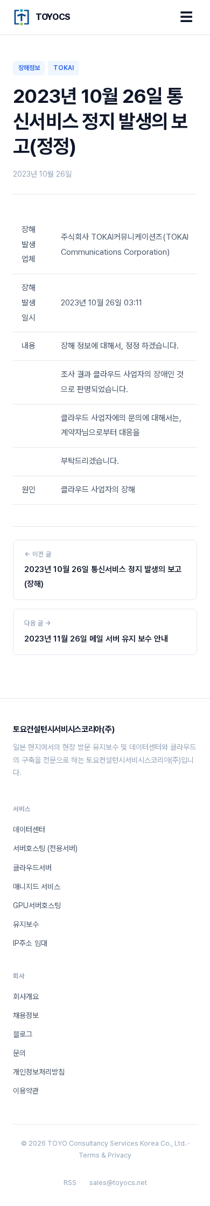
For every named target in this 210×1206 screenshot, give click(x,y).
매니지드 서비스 (36, 886)
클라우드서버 (32, 867)
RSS (70, 1183)
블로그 (22, 1034)
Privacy (119, 1155)
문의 (19, 1053)
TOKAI (63, 68)
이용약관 (26, 1090)
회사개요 (26, 996)
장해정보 (29, 68)
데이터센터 (29, 829)
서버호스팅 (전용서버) (45, 848)
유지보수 (26, 924)
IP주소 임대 (30, 943)
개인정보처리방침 (39, 1072)
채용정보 (26, 1015)
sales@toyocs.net (118, 1183)
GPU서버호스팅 (37, 905)
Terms (89, 1155)
